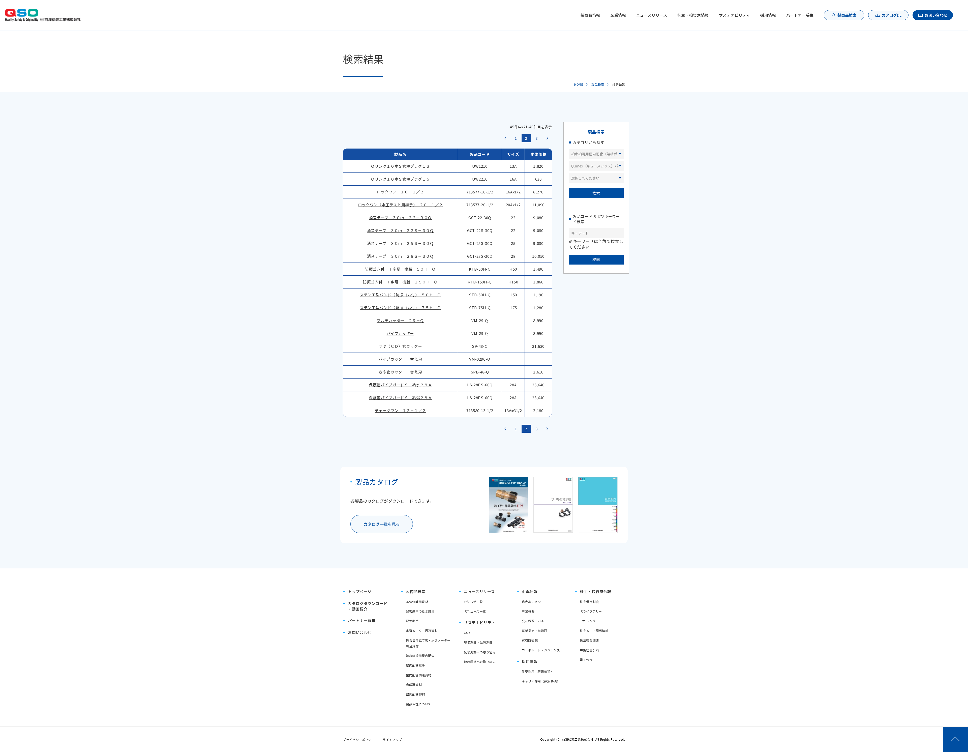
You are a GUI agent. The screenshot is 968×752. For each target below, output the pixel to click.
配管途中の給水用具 (420, 611)
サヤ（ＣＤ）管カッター (400, 346)
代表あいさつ (531, 601)
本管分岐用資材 (417, 601)
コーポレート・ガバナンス (541, 650)
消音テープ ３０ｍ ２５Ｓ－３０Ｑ (400, 243)
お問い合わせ (936, 15)
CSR (467, 632)
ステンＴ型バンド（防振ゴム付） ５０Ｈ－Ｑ (400, 294)
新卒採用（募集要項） (538, 671)
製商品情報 (590, 15)
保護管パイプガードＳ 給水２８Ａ (400, 384)
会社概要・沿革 (533, 621)
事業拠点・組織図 (534, 630)
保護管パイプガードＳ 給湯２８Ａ (400, 397)
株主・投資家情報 (693, 15)
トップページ (360, 591)
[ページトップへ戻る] (955, 739)
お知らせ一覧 (473, 601)
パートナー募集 (800, 15)
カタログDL (891, 15)
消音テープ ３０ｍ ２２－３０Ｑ (400, 217)
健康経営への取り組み (480, 661)
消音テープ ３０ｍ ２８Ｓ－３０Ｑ (400, 256)
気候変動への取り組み (480, 652)
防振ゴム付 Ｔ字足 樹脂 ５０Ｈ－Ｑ (400, 269)
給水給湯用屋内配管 (420, 655)
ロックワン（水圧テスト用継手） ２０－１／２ (400, 204)
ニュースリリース (651, 15)
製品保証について (418, 704)
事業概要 (528, 611)
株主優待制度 (589, 601)
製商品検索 (846, 15)
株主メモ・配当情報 (594, 630)
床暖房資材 (414, 684)
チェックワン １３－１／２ (400, 410)
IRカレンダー (589, 621)
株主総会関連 (589, 640)
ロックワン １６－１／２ (400, 191)
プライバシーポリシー (359, 739)
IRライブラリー (591, 611)
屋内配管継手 (415, 665)
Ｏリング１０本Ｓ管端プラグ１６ (400, 179)
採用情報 (768, 15)
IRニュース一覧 (475, 611)
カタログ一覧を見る (382, 524)
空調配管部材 (415, 694)
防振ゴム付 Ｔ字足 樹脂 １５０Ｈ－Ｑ (400, 281)
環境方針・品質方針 (478, 642)
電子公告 (586, 659)
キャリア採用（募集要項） (541, 681)
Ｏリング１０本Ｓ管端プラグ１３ (400, 166)
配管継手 (412, 621)
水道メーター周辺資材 (422, 630)
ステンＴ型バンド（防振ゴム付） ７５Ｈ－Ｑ (400, 307)
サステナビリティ (734, 15)
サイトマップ (392, 739)
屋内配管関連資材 (418, 675)
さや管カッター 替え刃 (400, 371)
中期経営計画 (589, 650)
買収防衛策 (530, 640)
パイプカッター (400, 333)
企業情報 (618, 15)
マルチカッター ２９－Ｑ (400, 320)
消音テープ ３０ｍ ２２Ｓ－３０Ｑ (400, 230)
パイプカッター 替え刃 (400, 359)
